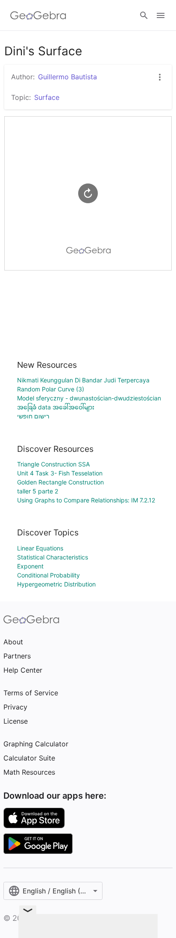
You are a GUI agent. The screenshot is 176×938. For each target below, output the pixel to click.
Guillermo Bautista (67, 76)
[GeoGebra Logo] (38, 15)
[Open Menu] (160, 15)
